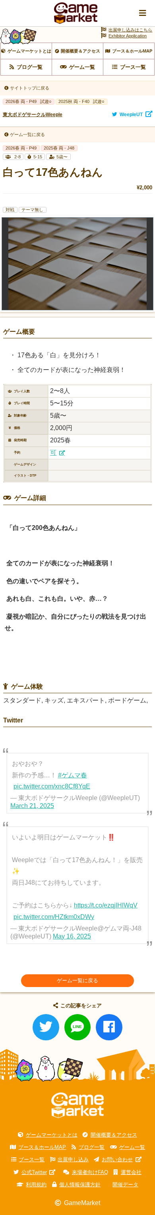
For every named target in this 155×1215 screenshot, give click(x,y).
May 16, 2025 (72, 936)
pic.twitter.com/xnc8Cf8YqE (52, 786)
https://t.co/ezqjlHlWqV (106, 905)
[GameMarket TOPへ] (77, 1105)
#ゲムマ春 (72, 775)
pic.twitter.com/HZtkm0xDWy (54, 916)
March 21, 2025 (32, 805)
